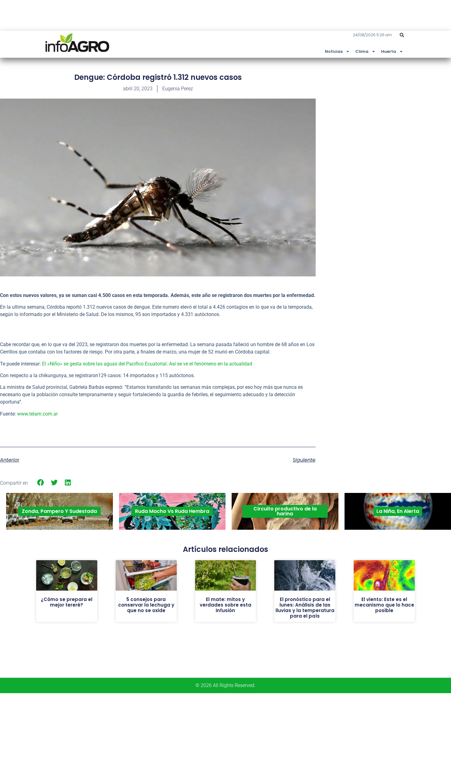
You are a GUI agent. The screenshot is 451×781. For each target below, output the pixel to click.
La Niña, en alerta (397, 511)
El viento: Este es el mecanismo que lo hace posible (384, 605)
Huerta (388, 51)
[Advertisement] (405, 117)
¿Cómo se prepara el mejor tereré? (66, 602)
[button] (402, 35)
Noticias (334, 51)
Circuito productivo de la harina (285, 511)
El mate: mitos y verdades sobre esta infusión (225, 605)
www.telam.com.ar (37, 414)
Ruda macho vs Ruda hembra (172, 511)
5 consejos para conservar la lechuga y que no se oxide (146, 605)
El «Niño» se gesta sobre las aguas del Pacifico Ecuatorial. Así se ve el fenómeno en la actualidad (147, 364)
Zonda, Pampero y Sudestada (59, 511)
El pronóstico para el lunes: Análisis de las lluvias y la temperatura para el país (305, 607)
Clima (361, 51)
